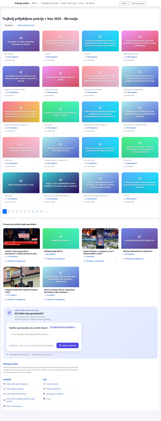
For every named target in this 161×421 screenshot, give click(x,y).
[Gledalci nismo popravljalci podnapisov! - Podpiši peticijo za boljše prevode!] (21, 246)
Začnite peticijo (138, 3)
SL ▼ (37, 3)
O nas (81, 3)
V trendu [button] (8, 25)
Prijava (124, 3)
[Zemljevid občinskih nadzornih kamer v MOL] (21, 284)
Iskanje (92, 3)
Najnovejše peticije (26, 25)
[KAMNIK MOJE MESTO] (61, 244)
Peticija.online (22, 3)
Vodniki (7, 379)
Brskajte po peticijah (50, 3)
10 (41, 211)
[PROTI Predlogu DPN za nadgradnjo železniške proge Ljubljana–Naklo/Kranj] (61, 284)
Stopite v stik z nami (68, 3)
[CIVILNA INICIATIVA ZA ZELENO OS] (139, 244)
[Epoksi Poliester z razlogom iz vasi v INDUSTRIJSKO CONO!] (100, 246)
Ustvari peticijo (69, 345)
